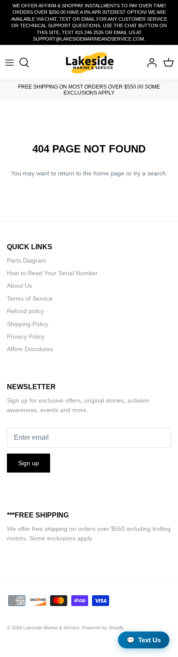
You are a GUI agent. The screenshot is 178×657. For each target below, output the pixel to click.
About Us (19, 285)
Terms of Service (30, 298)
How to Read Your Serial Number (52, 273)
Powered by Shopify (103, 627)
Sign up (28, 463)
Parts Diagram (26, 260)
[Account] (149, 62)
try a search (150, 173)
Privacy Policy (25, 336)
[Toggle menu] (9, 62)
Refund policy (25, 311)
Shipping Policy (27, 324)
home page (108, 173)
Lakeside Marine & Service (51, 627)
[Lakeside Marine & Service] (89, 62)
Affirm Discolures (30, 349)
